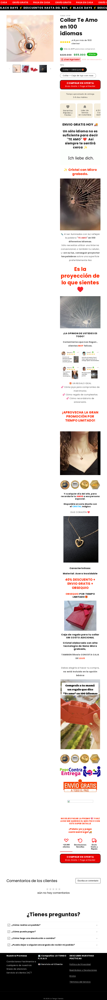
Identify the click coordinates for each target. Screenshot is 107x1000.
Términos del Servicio (80, 982)
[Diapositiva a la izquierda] (9, 69)
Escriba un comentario (88, 881)
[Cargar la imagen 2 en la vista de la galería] (25, 68)
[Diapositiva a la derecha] (51, 69)
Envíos (73, 976)
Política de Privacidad (80, 964)
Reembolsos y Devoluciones (83, 970)
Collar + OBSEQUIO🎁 (73, 69)
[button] (53, 925)
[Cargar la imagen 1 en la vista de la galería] (16, 68)
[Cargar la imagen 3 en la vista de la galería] (34, 68)
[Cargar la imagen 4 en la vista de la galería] (43, 68)
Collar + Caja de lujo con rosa (78, 75)
